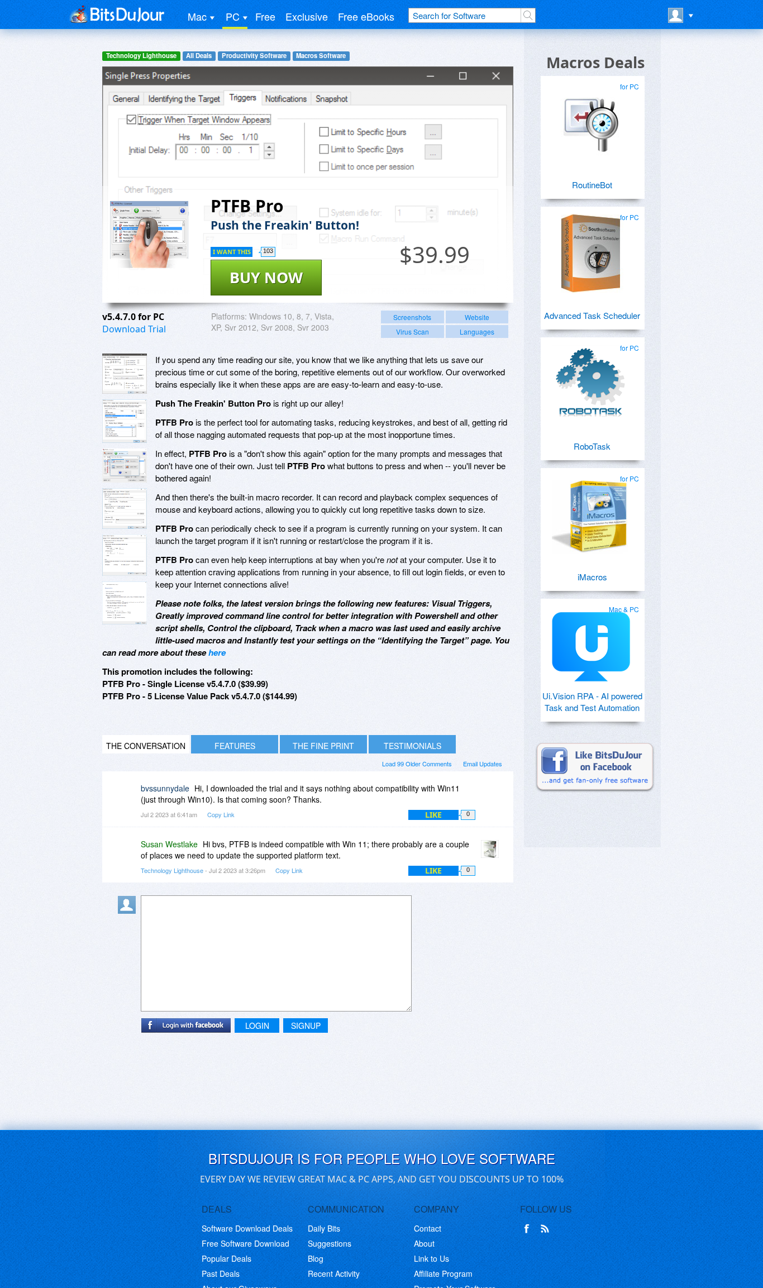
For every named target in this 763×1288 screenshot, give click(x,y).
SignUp (306, 1025)
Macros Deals (595, 62)
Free (265, 16)
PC (233, 16)
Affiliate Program (443, 1273)
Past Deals (221, 1273)
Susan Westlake (169, 844)
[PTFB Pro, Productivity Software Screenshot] (124, 508)
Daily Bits (324, 1228)
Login (257, 1025)
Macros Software (321, 55)
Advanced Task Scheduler (592, 315)
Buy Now (266, 277)
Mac (197, 16)
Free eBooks (366, 16)
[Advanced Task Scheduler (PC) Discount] (591, 249)
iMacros (592, 577)
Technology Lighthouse (141, 55)
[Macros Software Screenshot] (124, 421)
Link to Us (431, 1258)
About (424, 1243)
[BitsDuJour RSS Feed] (547, 1229)
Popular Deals (226, 1258)
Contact (427, 1228)
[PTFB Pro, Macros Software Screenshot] (124, 466)
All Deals (199, 55)
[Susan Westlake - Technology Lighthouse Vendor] (492, 852)
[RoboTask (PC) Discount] (591, 380)
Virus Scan (412, 331)
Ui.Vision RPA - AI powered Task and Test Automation (592, 701)
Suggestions (329, 1243)
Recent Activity (334, 1273)
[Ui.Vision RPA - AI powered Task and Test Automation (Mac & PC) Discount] (591, 641)
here (217, 652)
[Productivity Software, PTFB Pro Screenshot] (124, 602)
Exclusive (306, 16)
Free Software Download (245, 1243)
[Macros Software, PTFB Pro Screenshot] (124, 555)
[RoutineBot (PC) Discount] (591, 118)
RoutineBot (592, 184)
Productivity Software (254, 55)
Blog (315, 1258)
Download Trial (134, 329)
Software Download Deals (247, 1228)
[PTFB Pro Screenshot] (124, 374)
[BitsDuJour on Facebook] (529, 1229)
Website (477, 317)
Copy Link (221, 814)
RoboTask (592, 446)
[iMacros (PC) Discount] (591, 510)
